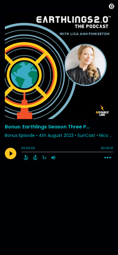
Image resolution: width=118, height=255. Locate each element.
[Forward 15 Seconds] (35, 157)
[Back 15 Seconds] (26, 157)
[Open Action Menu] (107, 157)
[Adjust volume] (53, 157)
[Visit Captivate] (111, 7)
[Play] (10, 153)
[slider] (22, 153)
